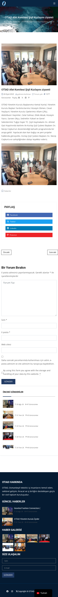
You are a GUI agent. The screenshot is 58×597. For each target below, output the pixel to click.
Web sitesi (6, 344)
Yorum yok (38, 94)
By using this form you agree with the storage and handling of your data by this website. (26, 372)
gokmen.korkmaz (24, 94)
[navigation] (43, 593)
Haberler (7, 191)
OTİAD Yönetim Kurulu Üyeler (27, 412)
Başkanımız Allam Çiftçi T (26, 444)
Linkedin (12, 228)
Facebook (14, 215)
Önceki (6, 252)
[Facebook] (7, 591)
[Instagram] (12, 591)
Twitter (13, 221)
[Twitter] (17, 591)
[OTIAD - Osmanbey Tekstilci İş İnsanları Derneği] (4, 3)
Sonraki (52, 252)
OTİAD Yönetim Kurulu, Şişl (26, 433)
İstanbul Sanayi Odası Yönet (27, 423)
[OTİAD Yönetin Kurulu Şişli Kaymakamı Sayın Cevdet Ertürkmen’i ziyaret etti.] (19, 547)
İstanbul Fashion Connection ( (28, 401)
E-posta (4, 332)
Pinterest (13, 235)
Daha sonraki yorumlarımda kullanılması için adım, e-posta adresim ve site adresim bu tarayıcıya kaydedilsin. (27, 362)
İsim (3, 320)
